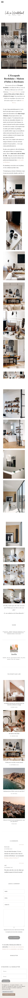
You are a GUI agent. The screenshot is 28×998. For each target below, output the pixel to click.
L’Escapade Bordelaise (15, 92)
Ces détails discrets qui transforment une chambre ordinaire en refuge (14, 704)
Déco (6, 31)
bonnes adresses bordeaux (16, 631)
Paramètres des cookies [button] (8, 991)
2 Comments (20, 60)
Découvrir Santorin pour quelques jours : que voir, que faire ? (14, 820)
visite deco (18, 633)
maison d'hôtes (11, 633)
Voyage (10, 31)
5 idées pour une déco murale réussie (14, 762)
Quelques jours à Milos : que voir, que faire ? (14, 791)
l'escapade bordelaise (18, 632)
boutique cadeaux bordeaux (11, 858)
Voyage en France (18, 31)
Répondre (21, 844)
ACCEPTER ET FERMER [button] (8, 994)
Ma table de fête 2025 (14, 733)
